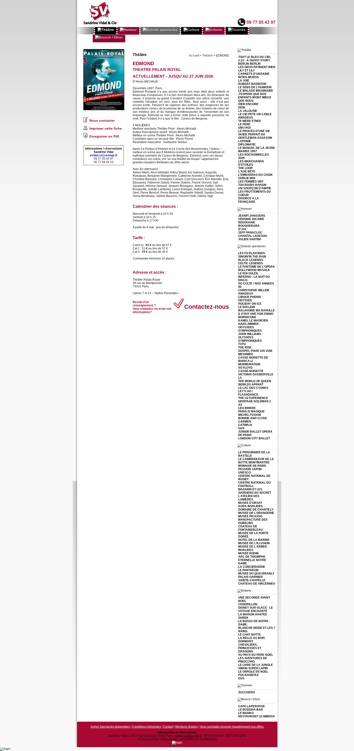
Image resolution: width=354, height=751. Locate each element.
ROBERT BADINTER (252, 84)
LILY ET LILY (246, 70)
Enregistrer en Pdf (104, 136)
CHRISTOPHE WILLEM (253, 290)
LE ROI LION (246, 307)
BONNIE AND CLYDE (252, 418)
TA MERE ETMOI (249, 121)
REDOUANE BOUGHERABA (249, 224)
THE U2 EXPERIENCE (253, 398)
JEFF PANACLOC (250, 232)
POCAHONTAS (248, 675)
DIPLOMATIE (247, 144)
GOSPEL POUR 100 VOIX (255, 351)
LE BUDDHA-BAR (250, 709)
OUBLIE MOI (246, 178)
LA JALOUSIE (247, 111)
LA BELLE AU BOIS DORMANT (251, 639)
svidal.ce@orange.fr (104, 155)
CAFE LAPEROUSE (251, 706)
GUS (241, 428)
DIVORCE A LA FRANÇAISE (248, 200)
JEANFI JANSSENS (251, 215)
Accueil (194, 55)
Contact (168, 726)
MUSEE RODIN (248, 553)
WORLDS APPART (250, 384)
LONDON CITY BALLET (254, 438)
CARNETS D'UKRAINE (253, 74)
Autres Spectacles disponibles (110, 726)
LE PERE (244, 124)
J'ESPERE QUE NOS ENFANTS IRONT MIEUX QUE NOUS (254, 97)
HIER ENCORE (248, 104)
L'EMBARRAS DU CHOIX (255, 175)
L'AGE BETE (246, 171)
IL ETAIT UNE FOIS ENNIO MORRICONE (255, 315)
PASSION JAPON (250, 469)
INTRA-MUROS (248, 77)
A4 (240, 404)
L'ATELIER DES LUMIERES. (248, 497)
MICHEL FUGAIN (249, 415)
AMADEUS (245, 117)
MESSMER (245, 354)
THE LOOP (245, 168)
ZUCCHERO (246, 692)
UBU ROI (244, 127)
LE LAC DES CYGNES (253, 388)
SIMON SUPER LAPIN (253, 668)
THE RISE (244, 347)
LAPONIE (244, 141)
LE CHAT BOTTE (249, 634)
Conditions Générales (146, 726)
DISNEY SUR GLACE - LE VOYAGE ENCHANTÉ (255, 609)
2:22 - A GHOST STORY (254, 60)
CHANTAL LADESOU (252, 236)
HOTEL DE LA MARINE (253, 540)
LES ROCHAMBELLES (253, 154)
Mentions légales (186, 726)
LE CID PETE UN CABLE (255, 114)
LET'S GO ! (245, 391)
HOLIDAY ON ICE (250, 303)
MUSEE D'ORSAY (250, 503)
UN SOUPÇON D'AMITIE (254, 188)
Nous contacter (102, 120)
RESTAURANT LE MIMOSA (256, 716)
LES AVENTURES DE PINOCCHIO (252, 659)
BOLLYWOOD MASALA (254, 270)
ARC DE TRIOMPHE (251, 556)
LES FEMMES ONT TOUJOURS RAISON (252, 183)
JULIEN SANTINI (249, 239)
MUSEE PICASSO (250, 516)
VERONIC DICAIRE (251, 219)
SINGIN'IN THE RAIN (252, 256)
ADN (241, 158)
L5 (240, 377)
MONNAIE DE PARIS (252, 465)
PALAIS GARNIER (250, 577)
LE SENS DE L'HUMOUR (255, 87)
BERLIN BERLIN (249, 63)
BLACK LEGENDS (250, 260)
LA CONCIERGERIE (251, 566)
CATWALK (245, 425)
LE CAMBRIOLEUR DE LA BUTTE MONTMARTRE (256, 460)
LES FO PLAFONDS (251, 253)
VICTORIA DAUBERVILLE (255, 374)
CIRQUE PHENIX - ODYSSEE (250, 298)
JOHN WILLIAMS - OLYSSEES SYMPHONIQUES (250, 337)
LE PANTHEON (248, 570)
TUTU (242, 344)
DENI (241, 107)
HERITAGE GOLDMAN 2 (254, 401)
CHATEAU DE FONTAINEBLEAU (250, 528)
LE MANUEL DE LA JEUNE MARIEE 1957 (256, 149)
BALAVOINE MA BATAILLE (256, 310)
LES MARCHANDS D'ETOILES (251, 163)
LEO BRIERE (247, 408)
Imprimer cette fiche (105, 128)
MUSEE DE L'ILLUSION (254, 543)
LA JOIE (243, 80)
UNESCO (244, 472)
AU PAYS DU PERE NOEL (255, 654)
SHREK (243, 617)
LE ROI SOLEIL (248, 273)
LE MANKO (246, 713)
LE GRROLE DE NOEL (253, 671)
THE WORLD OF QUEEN (254, 381)
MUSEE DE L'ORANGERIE (256, 513)
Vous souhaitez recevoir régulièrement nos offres (232, 726)
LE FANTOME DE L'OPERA (256, 266)
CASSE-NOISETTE (250, 371)
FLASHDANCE (248, 394)
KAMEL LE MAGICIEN (253, 320)
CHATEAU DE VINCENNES (256, 583)
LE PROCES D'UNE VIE (254, 131)
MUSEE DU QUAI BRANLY (256, 573)
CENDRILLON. (248, 604)
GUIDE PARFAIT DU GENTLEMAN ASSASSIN (255, 136)
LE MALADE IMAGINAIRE (255, 90)
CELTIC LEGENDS (250, 263)
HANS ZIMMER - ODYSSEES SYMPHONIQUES (250, 327)
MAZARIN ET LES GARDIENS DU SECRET (254, 491)
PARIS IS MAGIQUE (251, 411)
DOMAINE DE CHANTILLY (256, 509)
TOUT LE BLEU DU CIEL (254, 57)
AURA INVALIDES (250, 506)
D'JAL (242, 229)
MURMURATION (249, 364)
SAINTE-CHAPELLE (251, 580)
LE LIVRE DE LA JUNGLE (255, 665)
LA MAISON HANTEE (252, 614)
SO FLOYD (245, 367)
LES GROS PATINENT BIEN (256, 67)
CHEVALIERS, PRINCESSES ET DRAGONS (249, 648)
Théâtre (207, 55)
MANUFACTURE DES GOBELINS (253, 521)
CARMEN (244, 421)
